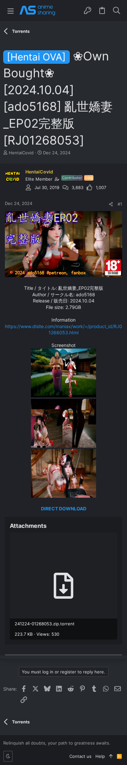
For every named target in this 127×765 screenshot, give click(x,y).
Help (100, 756)
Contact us (80, 756)
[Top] (111, 756)
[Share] (110, 204)
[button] (10, 10)
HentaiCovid (21, 152)
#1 (120, 204)
